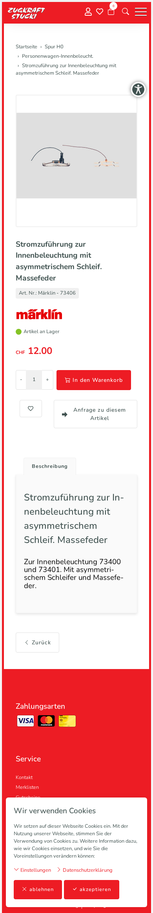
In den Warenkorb (98, 380)
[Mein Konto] (88, 12)
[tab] (47, 464)
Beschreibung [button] (50, 466)
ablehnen (41, 889)
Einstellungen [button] (35, 870)
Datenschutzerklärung (87, 870)
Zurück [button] (41, 642)
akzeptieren (95, 889)
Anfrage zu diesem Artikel (99, 414)
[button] (125, 12)
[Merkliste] (100, 12)
